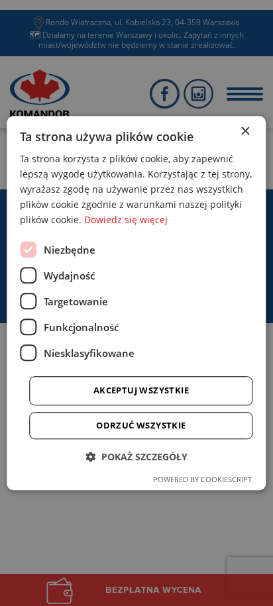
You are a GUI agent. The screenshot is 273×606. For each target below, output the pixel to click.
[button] (136, 456)
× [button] (245, 131)
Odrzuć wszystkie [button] (141, 425)
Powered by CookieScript (202, 479)
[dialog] (136, 303)
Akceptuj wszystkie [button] (141, 391)
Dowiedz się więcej (126, 220)
